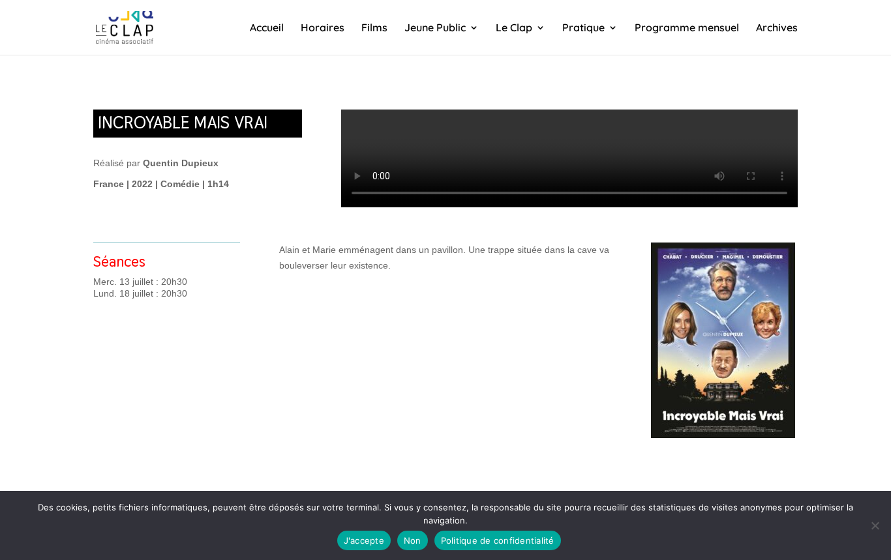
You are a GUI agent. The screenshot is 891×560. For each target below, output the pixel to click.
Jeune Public (435, 28)
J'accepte (364, 540)
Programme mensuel (687, 28)
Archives (777, 28)
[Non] (874, 525)
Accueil (267, 28)
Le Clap (514, 28)
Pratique (583, 28)
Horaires (322, 28)
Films (374, 28)
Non (412, 540)
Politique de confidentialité (497, 540)
